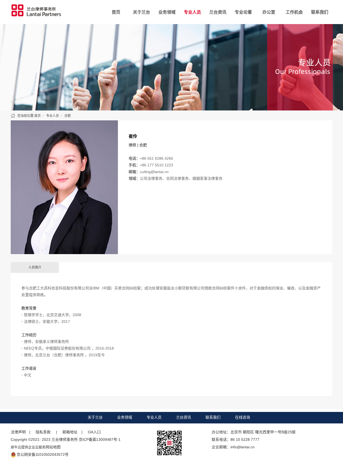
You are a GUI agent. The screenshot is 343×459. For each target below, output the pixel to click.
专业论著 (243, 12)
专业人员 (192, 12)
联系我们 (319, 12)
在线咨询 (242, 417)
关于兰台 (141, 12)
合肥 (67, 116)
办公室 (268, 12)
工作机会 (294, 12)
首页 (116, 12)
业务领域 (167, 12)
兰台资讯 (217, 12)
